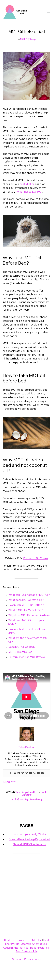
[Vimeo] (26, 773)
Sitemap (17, 959)
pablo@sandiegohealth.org (26, 799)
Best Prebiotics (39, 947)
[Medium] (38, 773)
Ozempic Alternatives (34, 943)
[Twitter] (22, 773)
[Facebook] (10, 773)
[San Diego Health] (21, 12)
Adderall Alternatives (15, 947)
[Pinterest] (18, 773)
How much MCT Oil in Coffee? (26, 604)
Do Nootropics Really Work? (29, 834)
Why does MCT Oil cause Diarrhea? (29, 615)
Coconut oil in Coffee (35, 558)
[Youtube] (30, 773)
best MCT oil (27, 184)
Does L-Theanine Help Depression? (29, 839)
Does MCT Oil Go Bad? (21, 646)
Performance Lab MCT (29, 191)
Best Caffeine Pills (26, 951)
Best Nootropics (14, 940)
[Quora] (34, 773)
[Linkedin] (14, 773)
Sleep (32, 39)
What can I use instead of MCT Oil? (29, 594)
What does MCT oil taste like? (26, 599)
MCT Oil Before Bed (20, 651)
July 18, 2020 (9, 782)
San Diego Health (25, 792)
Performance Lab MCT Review (26, 657)
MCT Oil (24, 39)
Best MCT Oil (33, 940)
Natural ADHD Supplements (29, 844)
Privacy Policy (32, 959)
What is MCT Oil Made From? (25, 610)
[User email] (42, 773)
